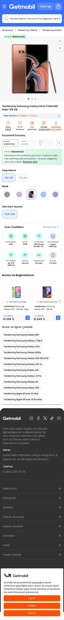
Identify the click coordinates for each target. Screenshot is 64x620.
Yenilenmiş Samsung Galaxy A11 (21, 381)
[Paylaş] (60, 48)
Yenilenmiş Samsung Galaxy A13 (21, 370)
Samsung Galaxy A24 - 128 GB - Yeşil (16, 308)
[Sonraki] (60, 300)
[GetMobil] (22, 6)
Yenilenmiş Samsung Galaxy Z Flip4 (23, 340)
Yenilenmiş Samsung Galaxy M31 (21, 334)
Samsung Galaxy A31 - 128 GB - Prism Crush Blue (44, 308)
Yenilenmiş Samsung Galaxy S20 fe (23, 364)
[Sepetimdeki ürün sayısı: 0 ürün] (58, 6)
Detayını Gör (30, 161)
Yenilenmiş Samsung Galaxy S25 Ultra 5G (26, 358)
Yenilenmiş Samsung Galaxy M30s (22, 352)
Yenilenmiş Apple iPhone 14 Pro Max (23, 399)
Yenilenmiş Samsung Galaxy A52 (21, 387)
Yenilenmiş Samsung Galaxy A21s (22, 346)
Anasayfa (7, 30)
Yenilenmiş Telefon (28, 30)
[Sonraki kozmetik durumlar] (59, 143)
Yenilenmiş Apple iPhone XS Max (21, 393)
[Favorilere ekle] (60, 41)
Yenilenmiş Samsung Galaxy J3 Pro (22, 375)
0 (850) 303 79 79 (14, 472)
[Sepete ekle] (27, 318)
